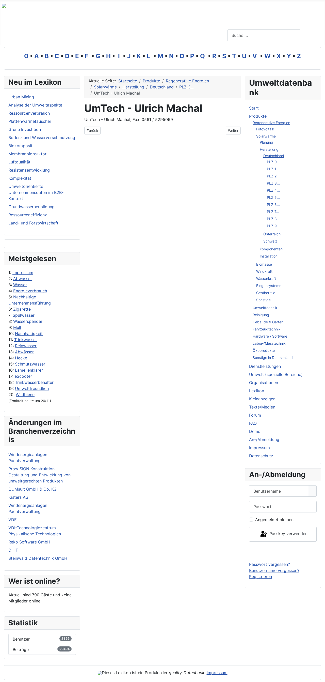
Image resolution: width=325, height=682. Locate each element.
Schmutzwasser (30, 364)
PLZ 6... (273, 204)
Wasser (20, 284)
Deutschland (273, 156)
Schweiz (270, 241)
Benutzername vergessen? (274, 570)
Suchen (312, 35)
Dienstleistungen (265, 366)
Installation (269, 256)
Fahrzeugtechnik (267, 329)
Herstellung (269, 149)
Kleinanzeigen (262, 398)
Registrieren (260, 576)
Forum (255, 415)
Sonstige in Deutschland (273, 357)
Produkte (258, 116)
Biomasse (264, 264)
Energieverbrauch (30, 290)
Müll (17, 327)
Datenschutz (261, 455)
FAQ (253, 423)
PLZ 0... (273, 162)
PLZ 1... (273, 169)
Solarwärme (266, 136)
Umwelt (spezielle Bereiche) (276, 374)
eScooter (23, 376)
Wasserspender (27, 321)
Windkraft (264, 271)
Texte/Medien (262, 407)
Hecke (21, 357)
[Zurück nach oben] (318, 675)
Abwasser (22, 278)
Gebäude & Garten (268, 322)
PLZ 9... (273, 226)
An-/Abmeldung (264, 439)
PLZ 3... (273, 183)
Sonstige (263, 300)
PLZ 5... (273, 197)
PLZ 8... (273, 219)
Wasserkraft (266, 278)
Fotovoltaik (265, 129)
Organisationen (263, 382)
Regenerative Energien (271, 122)
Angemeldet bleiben (274, 519)
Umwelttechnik (265, 308)
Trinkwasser (25, 339)
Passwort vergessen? (269, 564)
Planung (266, 142)
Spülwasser (24, 315)
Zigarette (22, 309)
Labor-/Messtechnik (269, 343)
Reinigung (261, 315)
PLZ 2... (273, 176)
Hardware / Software (270, 336)
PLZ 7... (273, 211)
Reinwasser (26, 345)
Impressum (22, 272)
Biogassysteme (268, 285)
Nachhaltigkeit (29, 333)
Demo (255, 431)
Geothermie (265, 293)
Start (254, 108)
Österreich (272, 234)
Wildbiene (25, 394)
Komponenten (271, 249)
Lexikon (256, 390)
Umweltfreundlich (32, 388)
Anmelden (282, 551)
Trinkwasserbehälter (34, 382)
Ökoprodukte (264, 350)
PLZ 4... (273, 190)
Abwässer (24, 351)
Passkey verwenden (287, 533)
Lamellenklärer (29, 370)
